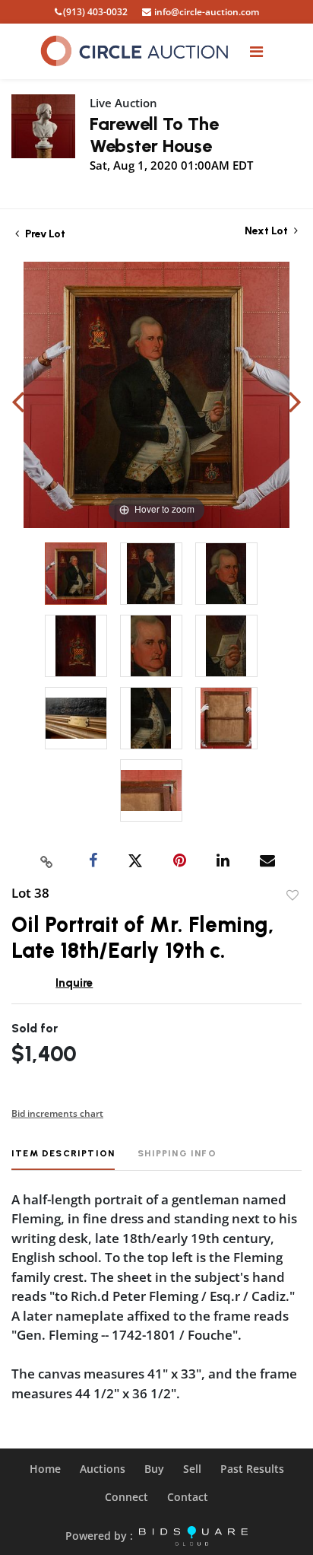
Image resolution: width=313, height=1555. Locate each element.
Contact (187, 1497)
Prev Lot (44, 233)
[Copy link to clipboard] (47, 861)
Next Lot (267, 230)
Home (45, 1468)
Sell (192, 1468)
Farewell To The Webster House (154, 135)
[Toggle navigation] (256, 51)
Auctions (102, 1468)
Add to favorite (292, 895)
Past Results (252, 1468)
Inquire (74, 983)
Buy (154, 1468)
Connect (126, 1497)
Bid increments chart (57, 1113)
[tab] (63, 1159)
